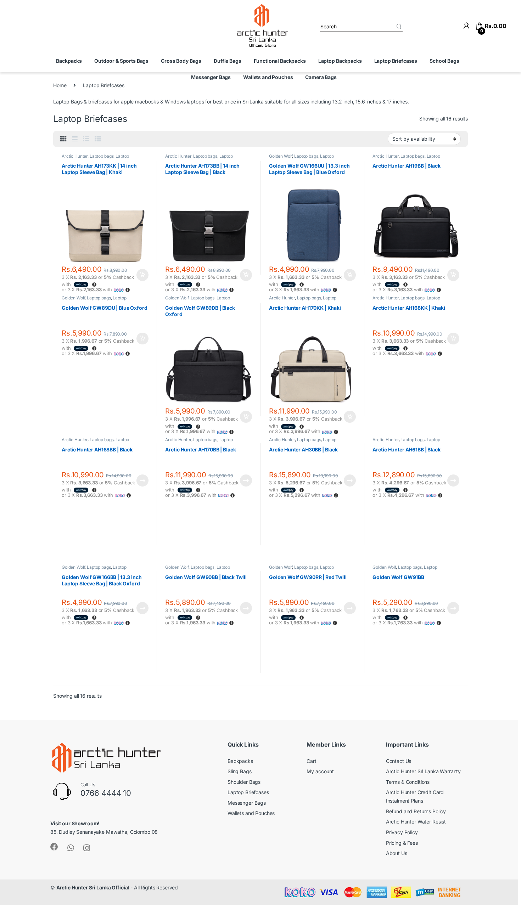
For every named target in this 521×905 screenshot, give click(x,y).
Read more (142, 480)
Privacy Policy (402, 832)
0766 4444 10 (105, 793)
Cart (311, 761)
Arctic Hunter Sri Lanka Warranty (423, 771)
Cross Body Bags (181, 61)
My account (320, 771)
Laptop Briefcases (396, 61)
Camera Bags (320, 77)
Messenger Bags (211, 77)
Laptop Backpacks (340, 61)
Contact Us (398, 761)
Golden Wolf (280, 156)
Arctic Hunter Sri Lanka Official (92, 887)
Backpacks (69, 61)
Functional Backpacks (280, 61)
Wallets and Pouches (268, 77)
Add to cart (142, 275)
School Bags (444, 61)
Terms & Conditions (408, 782)
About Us (396, 853)
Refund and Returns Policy (416, 811)
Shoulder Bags (244, 782)
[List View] (86, 139)
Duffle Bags (227, 61)
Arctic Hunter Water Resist (416, 822)
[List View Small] (98, 139)
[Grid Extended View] (75, 139)
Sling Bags (240, 771)
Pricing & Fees (402, 843)
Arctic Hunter (75, 156)
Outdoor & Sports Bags (121, 61)
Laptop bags (101, 156)
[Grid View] (63, 139)
